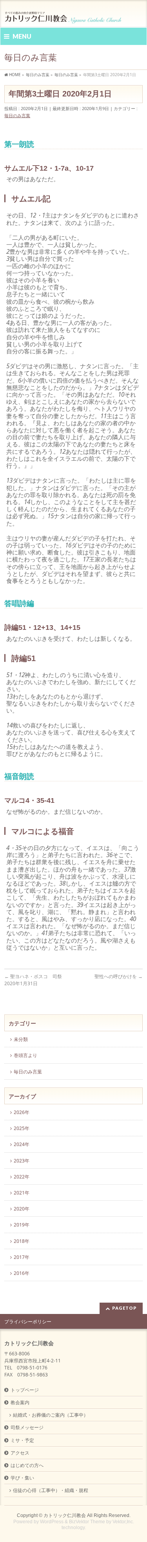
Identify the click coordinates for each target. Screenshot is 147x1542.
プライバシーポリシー (27, 1321)
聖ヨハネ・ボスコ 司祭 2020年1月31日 (33, 980)
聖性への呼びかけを (118, 976)
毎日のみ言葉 (17, 115)
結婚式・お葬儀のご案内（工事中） (50, 1415)
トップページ (25, 1390)
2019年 (21, 1224)
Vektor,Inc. (123, 1521)
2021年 (21, 1192)
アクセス (20, 1452)
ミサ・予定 (22, 1440)
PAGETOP (124, 1307)
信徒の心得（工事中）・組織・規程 (50, 1490)
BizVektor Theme (87, 1521)
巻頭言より (25, 1055)
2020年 (21, 1208)
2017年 (21, 1257)
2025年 (21, 1128)
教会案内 (20, 1402)
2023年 (21, 1160)
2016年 (21, 1273)
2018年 (21, 1241)
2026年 (21, 1112)
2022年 (21, 1176)
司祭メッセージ (27, 1427)
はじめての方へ (27, 1465)
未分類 (21, 1039)
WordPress (52, 1521)
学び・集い (22, 1477)
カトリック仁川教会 (65, 1515)
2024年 (21, 1144)
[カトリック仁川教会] (63, 14)
